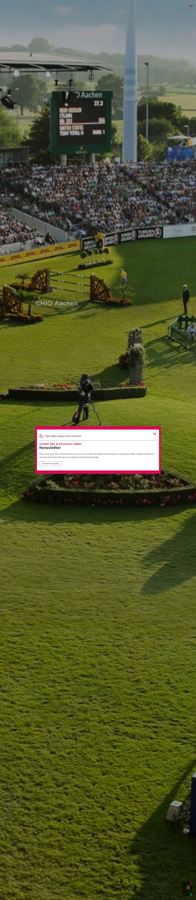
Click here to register (50, 463)
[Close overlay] (155, 434)
